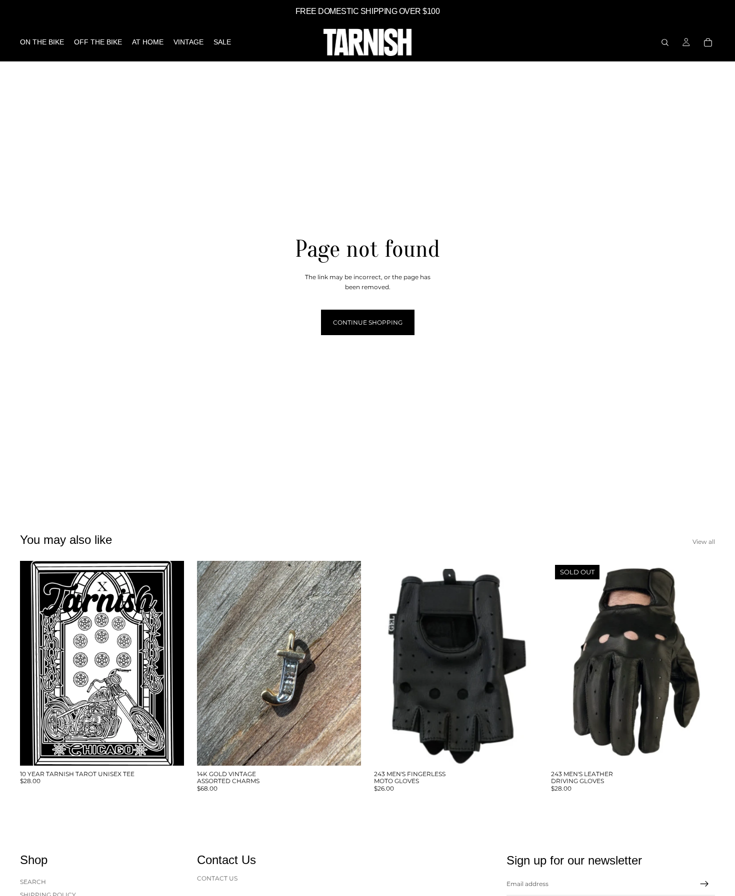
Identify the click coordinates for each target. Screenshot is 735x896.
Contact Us (217, 878)
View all (703, 541)
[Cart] (708, 42)
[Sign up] (704, 884)
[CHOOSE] (169, 750)
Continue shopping (367, 322)
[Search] (665, 42)
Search (33, 882)
